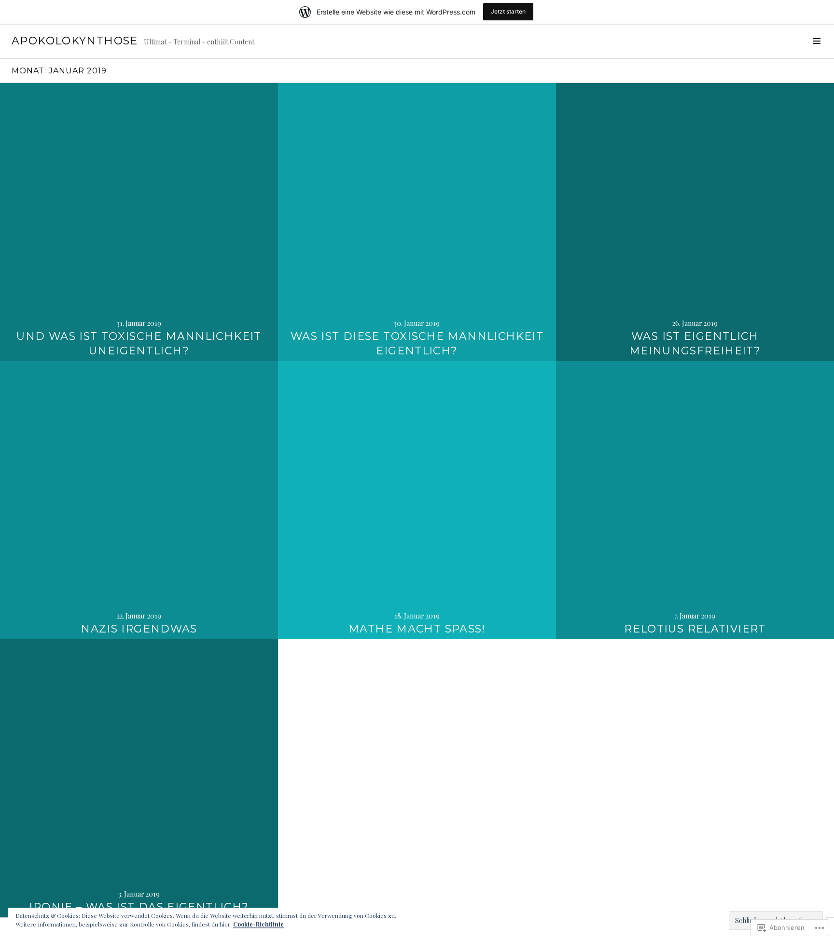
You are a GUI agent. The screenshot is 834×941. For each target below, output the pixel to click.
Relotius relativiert (695, 628)
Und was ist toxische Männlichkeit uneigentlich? (138, 343)
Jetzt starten (508, 11)
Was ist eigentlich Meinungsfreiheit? (695, 343)
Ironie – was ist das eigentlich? (139, 906)
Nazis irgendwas (139, 628)
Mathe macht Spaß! (417, 628)
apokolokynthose (75, 40)
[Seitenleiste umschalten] (816, 41)
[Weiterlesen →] (139, 222)
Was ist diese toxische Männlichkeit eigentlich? (417, 343)
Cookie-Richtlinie (258, 924)
